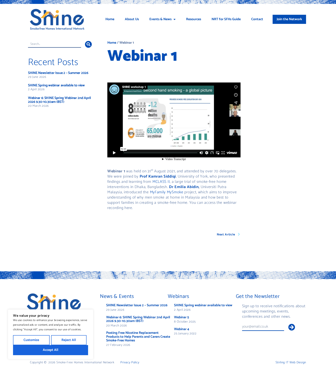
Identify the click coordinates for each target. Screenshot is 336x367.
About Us (132, 19)
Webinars (178, 296)
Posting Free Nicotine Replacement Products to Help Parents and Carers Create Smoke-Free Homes (138, 336)
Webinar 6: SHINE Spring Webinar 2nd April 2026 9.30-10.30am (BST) (59, 100)
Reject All (68, 340)
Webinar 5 (181, 317)
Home (109, 19)
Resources (193, 19)
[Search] (88, 44)
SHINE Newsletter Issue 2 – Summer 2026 (58, 73)
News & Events (117, 296)
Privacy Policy (129, 362)
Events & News (160, 19)
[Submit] (291, 327)
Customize (31, 340)
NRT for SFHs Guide (226, 19)
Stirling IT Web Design (291, 362)
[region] (50, 334)
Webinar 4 (181, 329)
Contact (257, 19)
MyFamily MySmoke (166, 192)
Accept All (50, 350)
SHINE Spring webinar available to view (56, 85)
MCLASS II (161, 182)
